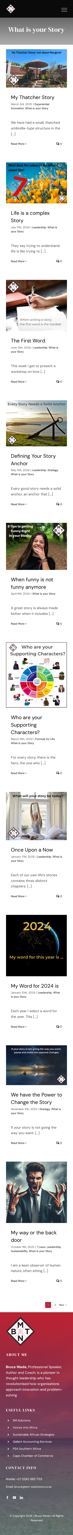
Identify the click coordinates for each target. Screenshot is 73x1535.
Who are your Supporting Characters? (26, 724)
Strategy (52, 470)
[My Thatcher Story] (36, 68)
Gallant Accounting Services (32, 1442)
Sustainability (19, 1251)
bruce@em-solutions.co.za (32, 1487)
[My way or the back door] (36, 1192)
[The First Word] (36, 305)
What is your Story (36, 108)
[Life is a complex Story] (36, 182)
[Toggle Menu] (64, 10)
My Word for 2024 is (35, 986)
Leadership (39, 227)
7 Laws (41, 1247)
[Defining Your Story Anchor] (36, 423)
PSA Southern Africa (27, 1449)
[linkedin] (21, 1497)
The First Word (28, 340)
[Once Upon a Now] (36, 816)
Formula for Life (45, 739)
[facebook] (7, 1497)
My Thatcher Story (32, 97)
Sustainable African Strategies (34, 1435)
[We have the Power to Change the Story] (36, 1065)
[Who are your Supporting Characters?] (36, 675)
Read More (18, 144)
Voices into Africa (25, 1427)
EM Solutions (22, 1420)
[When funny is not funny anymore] (36, 546)
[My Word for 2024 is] (36, 945)
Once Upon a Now (32, 849)
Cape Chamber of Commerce (33, 1456)
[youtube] (14, 1497)
